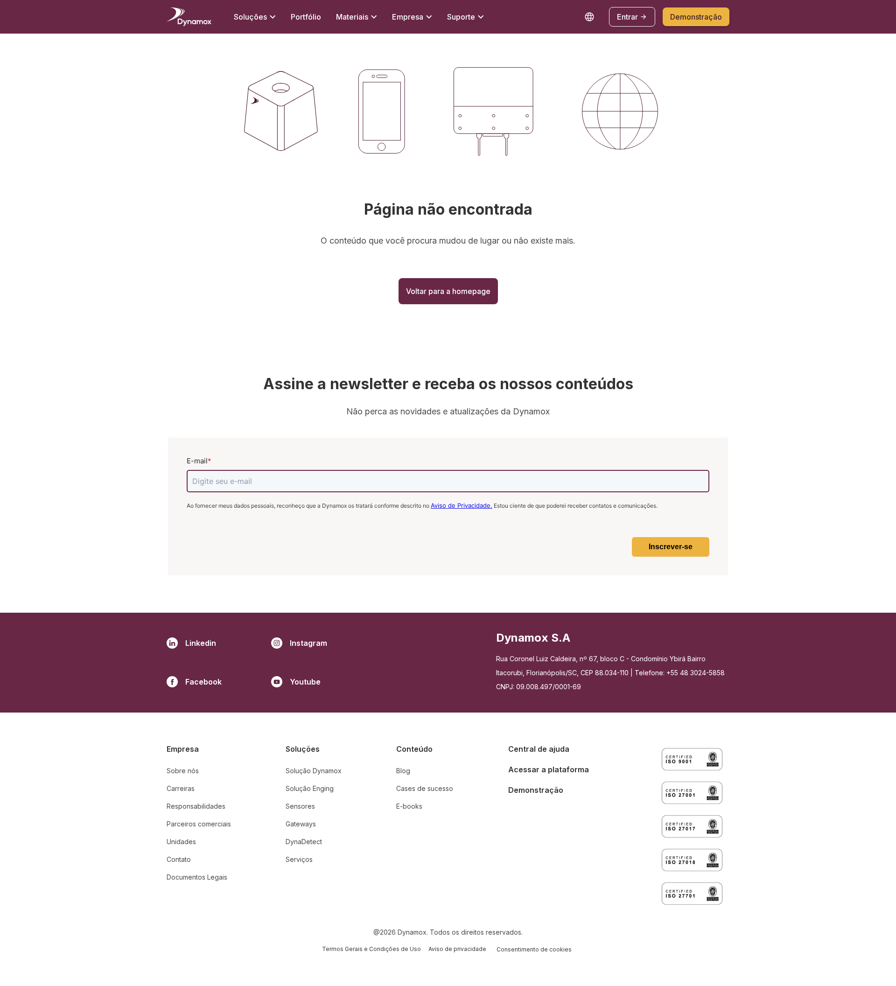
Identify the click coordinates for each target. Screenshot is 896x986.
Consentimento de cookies (534, 949)
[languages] (589, 16)
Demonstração (696, 16)
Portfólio (306, 16)
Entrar (627, 16)
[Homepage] (189, 16)
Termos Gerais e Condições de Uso (371, 948)
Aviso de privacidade (457, 948)
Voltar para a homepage (448, 291)
